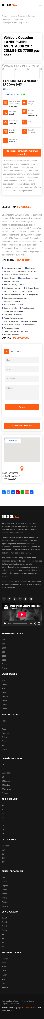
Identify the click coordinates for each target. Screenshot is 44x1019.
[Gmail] (27, 492)
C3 (3, 769)
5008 (4, 660)
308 (3, 652)
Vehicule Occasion (18, 16)
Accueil (4, 16)
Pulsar (4, 975)
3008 (4, 656)
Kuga (4, 729)
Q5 (3, 830)
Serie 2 (4, 922)
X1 (3, 934)
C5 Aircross (6, 789)
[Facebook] (4, 492)
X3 (3, 942)
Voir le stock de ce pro (22, 426)
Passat (4, 705)
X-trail (4, 967)
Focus (4, 725)
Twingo (5, 898)
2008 (4, 648)
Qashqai (5, 959)
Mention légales (28, 1001)
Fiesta (4, 721)
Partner (5, 664)
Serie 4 (4, 930)
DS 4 (3, 854)
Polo (3, 688)
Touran (4, 701)
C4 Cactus (6, 785)
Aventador (19, 19)
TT (3, 834)
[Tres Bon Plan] (9, 5)
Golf (3, 680)
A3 (3, 809)
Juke (4, 963)
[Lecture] (5, 623)
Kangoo (5, 902)
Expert (4, 668)
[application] (22, 614)
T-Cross (5, 697)
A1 (3, 805)
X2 (3, 938)
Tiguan (4, 684)
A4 (3, 813)
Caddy (4, 709)
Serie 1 (4, 918)
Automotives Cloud (29, 1008)
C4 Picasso (6, 781)
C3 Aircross (6, 773)
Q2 (3, 822)
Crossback (6, 846)
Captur (4, 882)
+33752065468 (16, 351)
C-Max (4, 737)
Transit (4, 749)
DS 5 (3, 858)
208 (3, 644)
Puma (4, 741)
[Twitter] (8, 492)
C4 (3, 777)
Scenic (4, 890)
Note (4, 983)
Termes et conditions (10, 1001)
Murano (5, 987)
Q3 (3, 826)
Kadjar (4, 894)
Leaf (3, 979)
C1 (3, 765)
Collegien (31, 16)
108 (3, 640)
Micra (4, 971)
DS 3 (3, 850)
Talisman (5, 906)
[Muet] (35, 623)
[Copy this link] (31, 492)
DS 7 (3, 862)
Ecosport (5, 733)
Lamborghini (6, 19)
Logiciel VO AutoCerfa (10, 1004)
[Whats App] (22, 492)
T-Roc (4, 693)
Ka (3, 745)
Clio (3, 877)
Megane (5, 886)
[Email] (13, 492)
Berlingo (5, 793)
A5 (3, 817)
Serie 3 (4, 926)
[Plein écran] (39, 623)
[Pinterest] (18, 492)
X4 (3, 947)
